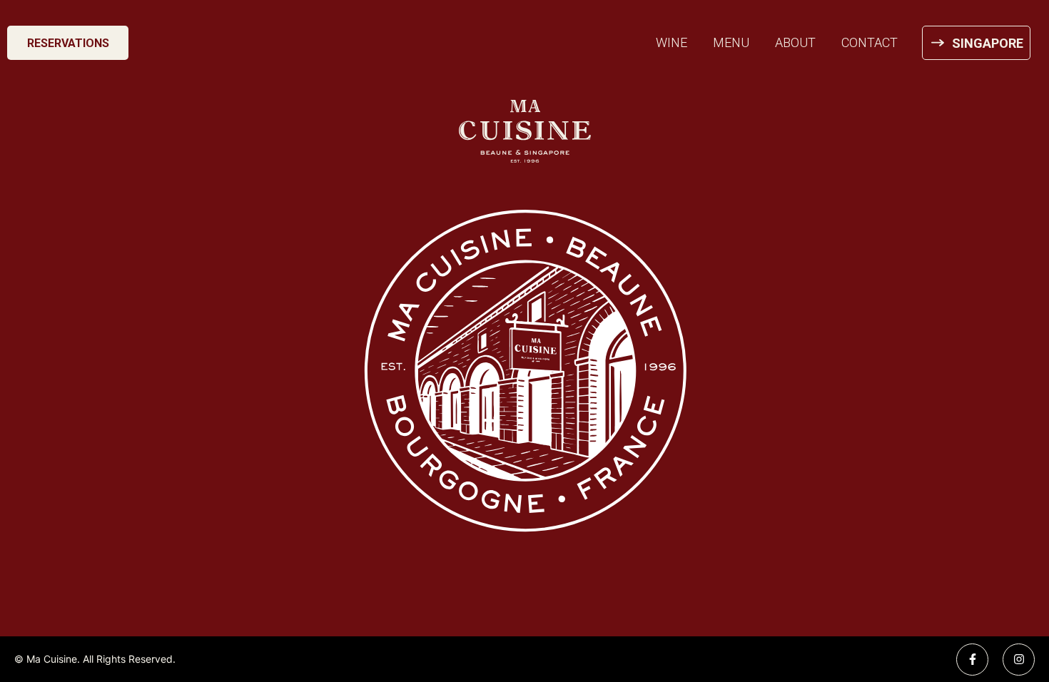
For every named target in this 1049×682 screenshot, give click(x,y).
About (795, 42)
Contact (869, 42)
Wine (671, 42)
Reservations (68, 43)
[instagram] (1019, 659)
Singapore (987, 43)
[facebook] (972, 659)
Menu (731, 42)
